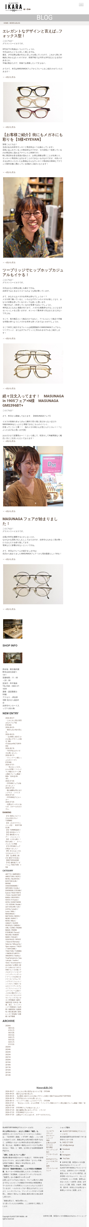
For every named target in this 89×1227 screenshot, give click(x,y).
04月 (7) (11, 1037)
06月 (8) (11, 1033)
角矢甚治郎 (12, 1012)
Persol (16, 932)
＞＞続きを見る (9, 77)
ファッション (13, 988)
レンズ (12, 998)
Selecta (8, 944)
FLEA (8, 895)
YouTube (66, 1158)
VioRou (17, 956)
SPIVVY (18, 939)
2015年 (8, 1072)
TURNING (18, 951)
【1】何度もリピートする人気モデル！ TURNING (13, 818)
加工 (47, 1152)
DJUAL (16, 888)
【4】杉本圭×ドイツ (12, 832)
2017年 (8, 1067)
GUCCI (7, 900)
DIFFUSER (9, 888)
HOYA (7, 902)
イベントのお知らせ (13, 977)
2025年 (8, 1047)
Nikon (13, 921)
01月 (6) (11, 1044)
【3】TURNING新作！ (13, 830)
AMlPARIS (16, 874)
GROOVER (15, 897)
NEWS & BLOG (15, 23)
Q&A (47, 1140)
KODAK (11, 904)
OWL (7, 928)
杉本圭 (15, 1002)
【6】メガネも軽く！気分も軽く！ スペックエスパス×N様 (13, 841)
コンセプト (50, 1131)
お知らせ (11, 967)
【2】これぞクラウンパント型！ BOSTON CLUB (13, 825)
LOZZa (7, 909)
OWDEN (16, 925)
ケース (8, 979)
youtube (8, 965)
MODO (16, 916)
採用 (47, 1166)
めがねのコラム (52, 1159)
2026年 (8, 1026)
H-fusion (14, 900)
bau (20, 958)
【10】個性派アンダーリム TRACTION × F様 (14, 865)
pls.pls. (9, 960)
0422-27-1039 (67, 1142)
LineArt (14, 909)
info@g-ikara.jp (68, 1145)
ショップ (49, 1138)
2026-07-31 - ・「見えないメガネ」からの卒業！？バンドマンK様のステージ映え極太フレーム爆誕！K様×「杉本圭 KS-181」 (13, 772)
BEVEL (7, 879)
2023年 (8, 1052)
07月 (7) (11, 1030)
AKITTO (8, 874)
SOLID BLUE (9, 939)
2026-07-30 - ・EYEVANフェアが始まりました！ (13, 783)
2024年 (8, 1049)
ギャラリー (50, 1136)
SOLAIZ (14, 937)
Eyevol (7, 893)
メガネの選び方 (11, 993)
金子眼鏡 (11, 1016)
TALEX (19, 946)
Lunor (7, 911)
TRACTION (9, 951)
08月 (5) (11, 1028)
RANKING (7, 812)
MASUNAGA (9, 914)
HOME (6, 23)
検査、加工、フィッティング (13, 1004)
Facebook (66, 1149)
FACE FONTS (16, 893)
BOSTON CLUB (10, 881)
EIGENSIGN (9, 890)
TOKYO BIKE (11, 949)
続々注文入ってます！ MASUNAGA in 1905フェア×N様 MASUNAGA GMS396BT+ (33, 401)
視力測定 (49, 1147)
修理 (18, 1000)
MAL (12, 911)
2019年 (8, 1062)
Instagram (66, 1155)
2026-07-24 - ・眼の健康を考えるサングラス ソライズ (13, 790)
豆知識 (14, 1014)
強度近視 (8, 1002)
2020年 (8, 1060)
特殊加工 (13, 1007)
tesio (7, 963)
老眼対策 (11, 1009)
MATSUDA (9, 916)
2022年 (8, 1054)
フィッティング (52, 1150)
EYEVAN (18, 890)
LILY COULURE (10, 907)
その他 (15, 970)
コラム (15, 979)
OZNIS (12, 928)
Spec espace (10, 946)
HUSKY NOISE (16, 902)
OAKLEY (8, 923)
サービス (49, 1145)
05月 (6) (11, 1035)
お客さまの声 (51, 1143)
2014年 (8, 1075)
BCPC (18, 876)
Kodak (18, 904)
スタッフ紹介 (13, 984)
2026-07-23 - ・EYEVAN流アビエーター (13, 797)
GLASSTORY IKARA (14, 7)
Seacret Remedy (12, 942)
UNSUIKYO (9, 956)
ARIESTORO (9, 876)
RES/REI (8, 935)
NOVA (7, 921)
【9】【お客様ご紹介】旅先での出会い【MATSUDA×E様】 (12, 858)
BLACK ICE (15, 879)
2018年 (8, 1065)
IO (7, 904)
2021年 (8, 1057)
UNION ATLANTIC (12, 953)
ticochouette (16, 963)
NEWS (7, 918)
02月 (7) (11, 1042)
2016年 (8, 1070)
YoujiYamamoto (11, 958)
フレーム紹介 (15, 991)
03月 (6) (11, 1040)
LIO (18, 907)
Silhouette (16, 944)
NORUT (14, 918)
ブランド (49, 1133)
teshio (15, 960)
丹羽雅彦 (11, 1000)
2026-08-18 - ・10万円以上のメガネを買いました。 (12, 750)
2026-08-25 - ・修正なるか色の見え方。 (13, 729)
